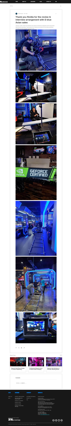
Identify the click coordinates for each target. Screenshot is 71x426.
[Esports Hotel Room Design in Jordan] (18, 361)
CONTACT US (40, 392)
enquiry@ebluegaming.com (44, 414)
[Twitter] (56, 420)
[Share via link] (24, 347)
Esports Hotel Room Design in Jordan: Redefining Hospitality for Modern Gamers (18, 369)
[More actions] (56, 13)
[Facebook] (53, 420)
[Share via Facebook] (16, 347)
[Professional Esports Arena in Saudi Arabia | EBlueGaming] (36, 361)
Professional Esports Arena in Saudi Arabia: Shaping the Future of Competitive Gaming (35, 369)
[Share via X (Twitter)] (18, 347)
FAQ (27, 399)
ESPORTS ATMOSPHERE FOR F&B (19, 406)
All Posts (11, 6)
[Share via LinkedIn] (21, 347)
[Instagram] (62, 420)
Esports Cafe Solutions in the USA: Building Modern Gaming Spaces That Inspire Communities (54, 369)
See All (61, 355)
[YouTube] (59, 420)
